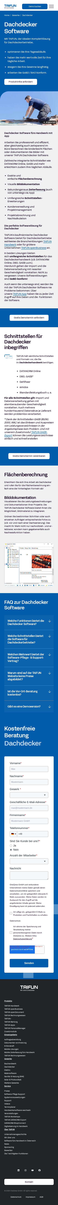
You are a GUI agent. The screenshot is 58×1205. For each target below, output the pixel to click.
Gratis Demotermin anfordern (29, 317)
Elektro (7, 1070)
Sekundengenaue (26, 189)
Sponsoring (9, 1147)
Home (6, 15)
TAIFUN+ (7, 1019)
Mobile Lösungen (11, 1049)
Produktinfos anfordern (21, 81)
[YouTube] (32, 1170)
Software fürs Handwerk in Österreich (20, 1141)
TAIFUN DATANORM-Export (15, 1120)
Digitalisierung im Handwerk (16, 1126)
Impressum (30, 1197)
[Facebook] (39, 1170)
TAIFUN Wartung (11, 1022)
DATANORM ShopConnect (15, 1123)
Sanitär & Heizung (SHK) (14, 1076)
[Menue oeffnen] (51, 6)
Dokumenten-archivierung (15, 1043)
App (20, 294)
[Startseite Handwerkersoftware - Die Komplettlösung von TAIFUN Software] (10, 6)
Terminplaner (10, 1107)
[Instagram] (25, 1170)
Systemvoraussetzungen (14, 1097)
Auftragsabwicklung (12, 1039)
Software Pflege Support (14, 1094)
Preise (7, 1091)
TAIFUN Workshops (12, 1117)
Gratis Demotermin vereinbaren (29, 455)
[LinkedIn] (18, 1170)
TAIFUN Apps (9, 1025)
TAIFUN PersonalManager (14, 1028)
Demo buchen (35, 6)
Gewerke (16, 15)
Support (7, 1100)
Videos (7, 1104)
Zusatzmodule (10, 1031)
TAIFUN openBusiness (13, 1009)
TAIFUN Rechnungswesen (14, 1015)
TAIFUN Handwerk (11, 1006)
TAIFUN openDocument (14, 1012)
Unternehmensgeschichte (15, 1134)
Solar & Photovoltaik (12, 1080)
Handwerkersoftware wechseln (17, 1110)
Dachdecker (9, 1067)
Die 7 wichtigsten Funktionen (16, 1154)
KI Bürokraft (9, 1046)
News (6, 1144)
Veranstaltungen (11, 1113)
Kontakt (29, 1181)
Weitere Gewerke (11, 1083)
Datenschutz (16, 1197)
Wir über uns (9, 1137)
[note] (49, 122)
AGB (41, 1197)
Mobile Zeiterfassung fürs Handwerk (19, 1052)
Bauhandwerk (10, 1064)
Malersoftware (10, 1073)
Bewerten (8, 1150)
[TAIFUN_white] (29, 988)
